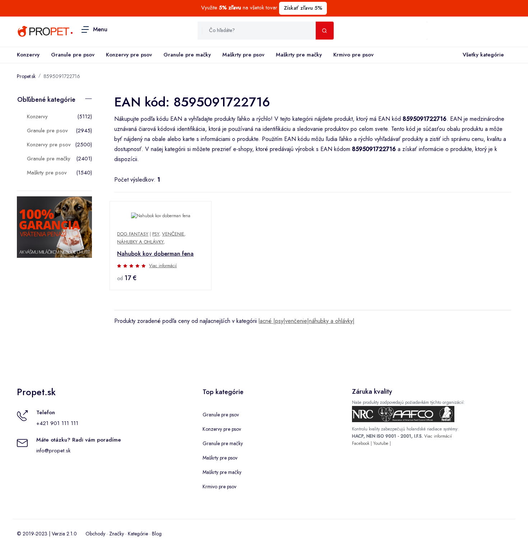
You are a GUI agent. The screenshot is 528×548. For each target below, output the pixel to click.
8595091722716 (61, 76)
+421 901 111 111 (57, 423)
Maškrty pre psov (243, 55)
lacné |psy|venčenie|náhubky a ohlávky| (307, 321)
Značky (116, 533)
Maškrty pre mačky (299, 55)
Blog (157, 533)
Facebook (360, 443)
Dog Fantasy (132, 233)
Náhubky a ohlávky (140, 241)
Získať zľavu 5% (303, 8)
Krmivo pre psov (353, 55)
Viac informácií (163, 265)
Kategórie (138, 533)
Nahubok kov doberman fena (155, 254)
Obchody (95, 533)
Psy (155, 233)
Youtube (380, 443)
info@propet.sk (53, 451)
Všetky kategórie (483, 55)
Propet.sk (26, 76)
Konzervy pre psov (129, 55)
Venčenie (173, 233)
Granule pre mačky (187, 55)
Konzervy (28, 55)
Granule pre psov (72, 55)
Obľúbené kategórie (46, 99)
